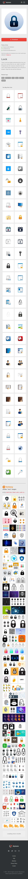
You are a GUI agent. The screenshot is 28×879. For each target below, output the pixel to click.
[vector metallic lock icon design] (22, 594)
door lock (15, 492)
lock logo (22, 492)
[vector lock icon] (6, 587)
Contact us (8, 54)
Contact (14, 865)
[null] (7, 499)
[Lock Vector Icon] (6, 671)
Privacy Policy (14, 863)
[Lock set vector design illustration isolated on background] (20, 580)
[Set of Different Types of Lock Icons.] (6, 688)
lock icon (9, 492)
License (14, 856)
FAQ (14, 858)
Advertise (14, 861)
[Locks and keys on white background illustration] (5, 566)
